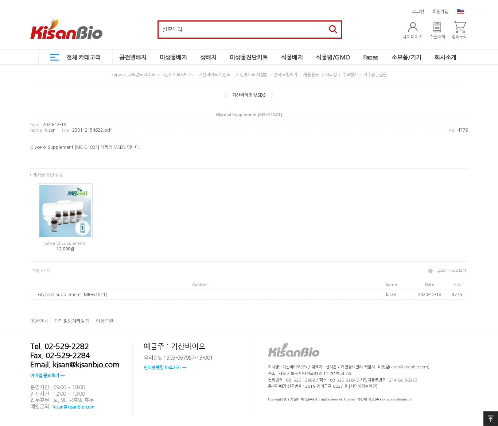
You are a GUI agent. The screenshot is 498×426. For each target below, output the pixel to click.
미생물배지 (173, 57)
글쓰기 (442, 271)
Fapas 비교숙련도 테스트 (133, 75)
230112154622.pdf (92, 130)
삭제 (46, 271)
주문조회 (437, 37)
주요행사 (350, 75)
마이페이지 (412, 37)
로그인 (418, 11)
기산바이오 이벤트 (214, 75)
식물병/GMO (333, 57)
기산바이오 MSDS (177, 75)
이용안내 (39, 321)
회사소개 (445, 57)
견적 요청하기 (285, 75)
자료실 (331, 75)
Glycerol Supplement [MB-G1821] (72, 295)
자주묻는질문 (374, 75)
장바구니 (460, 37)
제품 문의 (311, 75)
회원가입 (440, 11)
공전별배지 (133, 57)
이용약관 (104, 321)
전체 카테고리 (83, 57)
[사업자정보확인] (363, 386)
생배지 (208, 57)
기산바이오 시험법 (252, 75)
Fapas (370, 57)
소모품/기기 (406, 57)
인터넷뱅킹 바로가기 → (165, 367)
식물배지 (292, 57)
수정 (35, 271)
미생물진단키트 (249, 57)
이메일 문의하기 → (47, 375)
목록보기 (458, 271)
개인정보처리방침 (71, 321)
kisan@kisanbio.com (73, 406)
